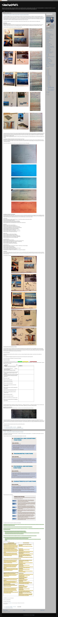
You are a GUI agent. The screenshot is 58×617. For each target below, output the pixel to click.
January (49, 86)
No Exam (47, 55)
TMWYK (47, 62)
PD (46, 57)
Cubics (47, 42)
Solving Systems (48, 59)
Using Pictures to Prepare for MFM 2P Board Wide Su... (51, 88)
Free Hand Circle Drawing (49, 46)
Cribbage (47, 41)
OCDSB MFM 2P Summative (49, 56)
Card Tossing (47, 40)
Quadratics (47, 58)
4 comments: (14, 606)
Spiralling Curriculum (48, 60)
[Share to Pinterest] (20, 606)
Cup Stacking (47, 43)
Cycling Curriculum (48, 44)
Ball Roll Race (48, 37)
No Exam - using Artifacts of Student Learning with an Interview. (13, 431)
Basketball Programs (48, 38)
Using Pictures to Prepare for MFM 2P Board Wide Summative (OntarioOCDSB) (16, 14)
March (48, 85)
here (31, 433)
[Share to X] (19, 606)
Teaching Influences (48, 61)
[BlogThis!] (18, 606)
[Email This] (17, 606)
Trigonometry (47, 63)
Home (4, 11)
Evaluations (47, 45)
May (48, 83)
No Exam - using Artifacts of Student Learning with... (51, 90)
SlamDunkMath (10, 5)
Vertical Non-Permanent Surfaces (50, 64)
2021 (47, 69)
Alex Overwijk (52, 24)
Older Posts (42, 610)
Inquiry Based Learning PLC (49, 47)
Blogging (47, 39)
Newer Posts (5, 610)
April (48, 84)
